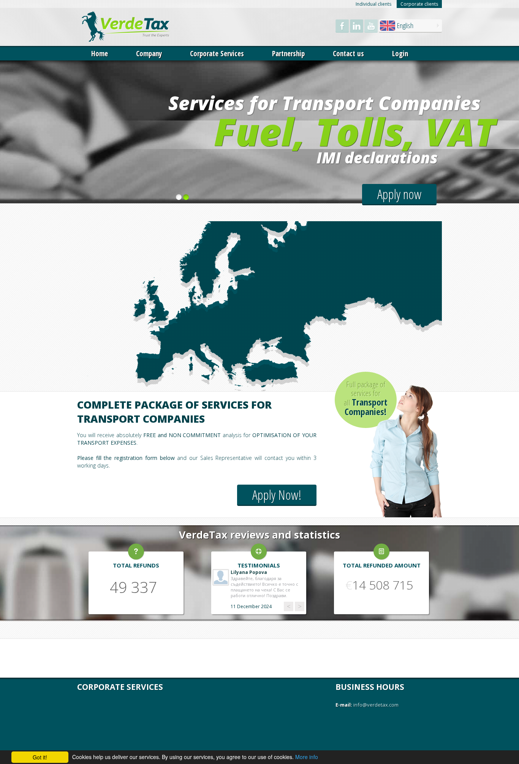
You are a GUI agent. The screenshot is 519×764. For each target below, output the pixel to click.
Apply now (399, 194)
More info (306, 757)
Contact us (348, 54)
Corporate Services (217, 54)
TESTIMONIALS (258, 565)
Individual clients (373, 4)
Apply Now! (276, 495)
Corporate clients (419, 4)
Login (400, 54)
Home (99, 54)
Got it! (40, 757)
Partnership (288, 54)
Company (149, 54)
